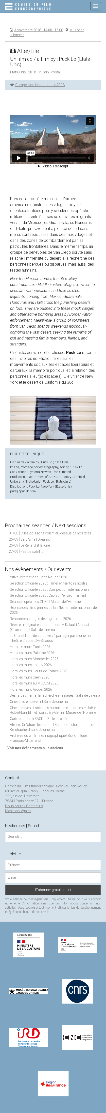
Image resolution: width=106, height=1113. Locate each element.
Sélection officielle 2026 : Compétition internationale (49, 589)
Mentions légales (18, 811)
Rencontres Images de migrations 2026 (40, 619)
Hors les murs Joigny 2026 (31, 665)
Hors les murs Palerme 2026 (32, 653)
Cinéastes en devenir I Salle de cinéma (39, 702)
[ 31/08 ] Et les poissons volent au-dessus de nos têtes (49, 533)
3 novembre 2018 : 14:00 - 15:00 (38, 30)
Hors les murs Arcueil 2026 (31, 689)
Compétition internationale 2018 (40, 85)
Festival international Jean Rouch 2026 (37, 577)
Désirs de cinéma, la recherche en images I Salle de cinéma (55, 695)
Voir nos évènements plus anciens (35, 748)
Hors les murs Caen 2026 (29, 677)
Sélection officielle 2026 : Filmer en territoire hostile (48, 583)
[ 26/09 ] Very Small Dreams (28, 539)
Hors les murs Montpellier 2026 (34, 659)
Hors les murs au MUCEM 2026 (34, 683)
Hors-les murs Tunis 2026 (30, 647)
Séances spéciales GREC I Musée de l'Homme (45, 602)
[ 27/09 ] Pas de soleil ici (25, 552)
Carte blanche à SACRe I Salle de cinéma (40, 719)
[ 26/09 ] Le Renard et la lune (28, 545)
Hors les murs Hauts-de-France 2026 (38, 671)
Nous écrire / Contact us (24, 806)
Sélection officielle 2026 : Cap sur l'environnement (48, 595)
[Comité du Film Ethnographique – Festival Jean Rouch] (28, 6)
